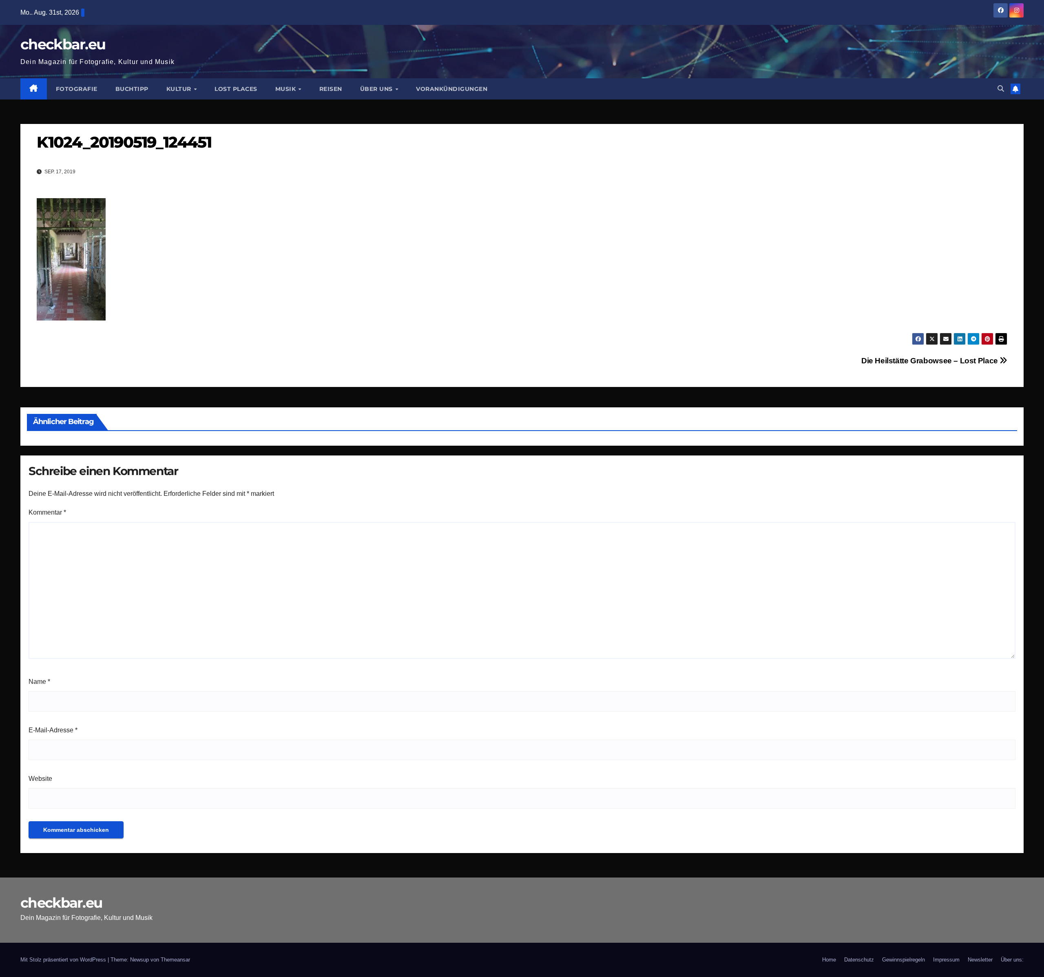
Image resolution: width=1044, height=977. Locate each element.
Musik (286, 89)
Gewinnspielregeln (903, 960)
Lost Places (236, 89)
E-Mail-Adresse (53, 730)
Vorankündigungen (451, 89)
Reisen (330, 89)
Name (39, 681)
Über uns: (1012, 960)
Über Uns (377, 89)
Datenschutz (859, 960)
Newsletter (980, 960)
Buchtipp (131, 89)
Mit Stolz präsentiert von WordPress (64, 960)
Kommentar (47, 512)
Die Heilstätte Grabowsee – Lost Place (930, 360)
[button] (1001, 88)
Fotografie (76, 89)
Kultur (179, 89)
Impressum (946, 960)
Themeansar (175, 960)
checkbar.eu (62, 44)
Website (40, 778)
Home (829, 960)
